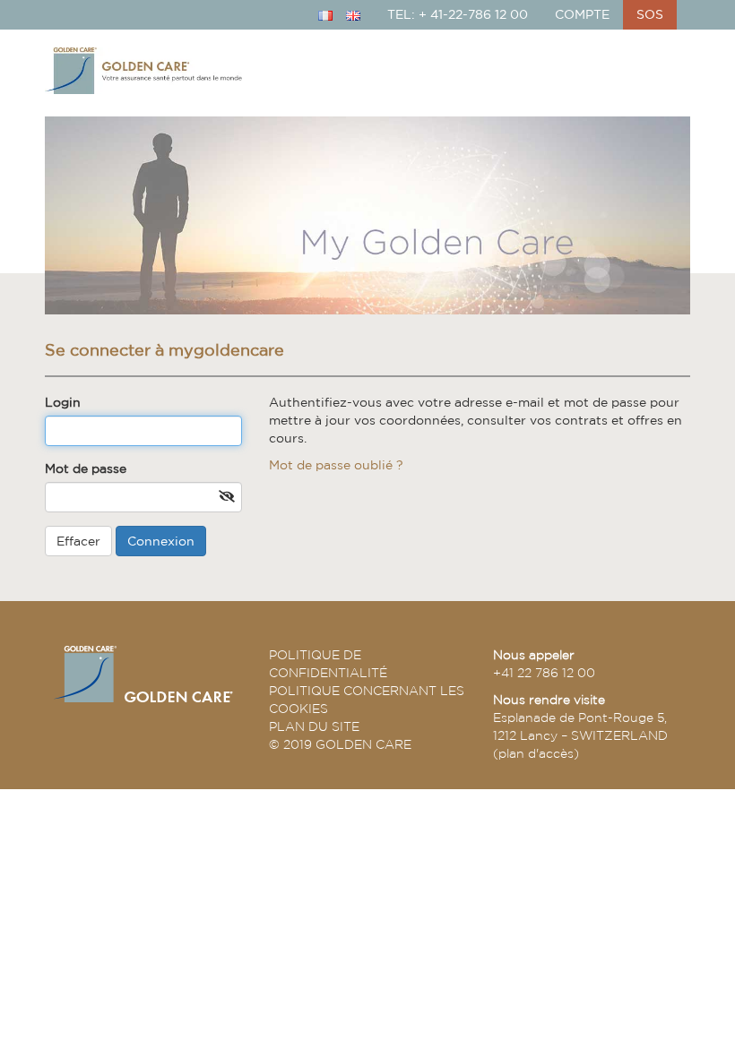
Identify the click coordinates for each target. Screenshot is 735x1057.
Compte (582, 14)
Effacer (78, 541)
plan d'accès (536, 753)
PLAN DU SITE (314, 726)
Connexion (161, 541)
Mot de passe (85, 468)
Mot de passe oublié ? (336, 465)
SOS (649, 14)
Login (63, 402)
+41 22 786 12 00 (544, 673)
